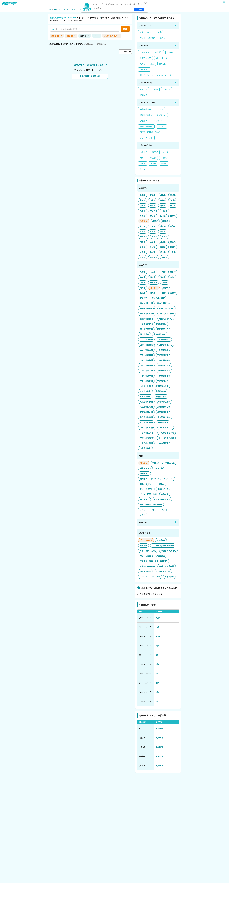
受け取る (139, 9)
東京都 (165, 152)
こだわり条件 (110, 36)
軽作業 (142, 63)
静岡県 (164, 163)
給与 (95, 36)
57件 (158, 627)
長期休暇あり (145, 109)
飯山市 (74, 9)
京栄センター (145, 32)
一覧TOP (57, 9)
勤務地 (55, 36)
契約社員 (166, 89)
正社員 (155, 89)
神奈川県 (143, 152)
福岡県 (142, 163)
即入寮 (159, 32)
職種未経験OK (146, 115)
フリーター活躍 (146, 137)
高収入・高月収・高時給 (150, 132)
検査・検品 (144, 69)
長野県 (66, 9)
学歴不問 (143, 120)
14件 (158, 636)
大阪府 (142, 157)
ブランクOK (157, 120)
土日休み (159, 109)
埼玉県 (153, 157)
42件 (158, 617)
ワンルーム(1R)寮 (147, 38)
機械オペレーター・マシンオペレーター (156, 75)
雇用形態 (83, 36)
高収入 (162, 38)
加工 (152, 63)
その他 (170, 52)
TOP (49, 9)
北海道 (153, 163)
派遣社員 (143, 89)
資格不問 (161, 126)
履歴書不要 (161, 115)
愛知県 (155, 152)
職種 (69, 36)
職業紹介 (143, 95)
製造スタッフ (145, 58)
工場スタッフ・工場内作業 (151, 52)
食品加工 (163, 63)
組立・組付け (161, 58)
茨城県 (142, 169)
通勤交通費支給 (146, 126)
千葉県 (164, 157)
